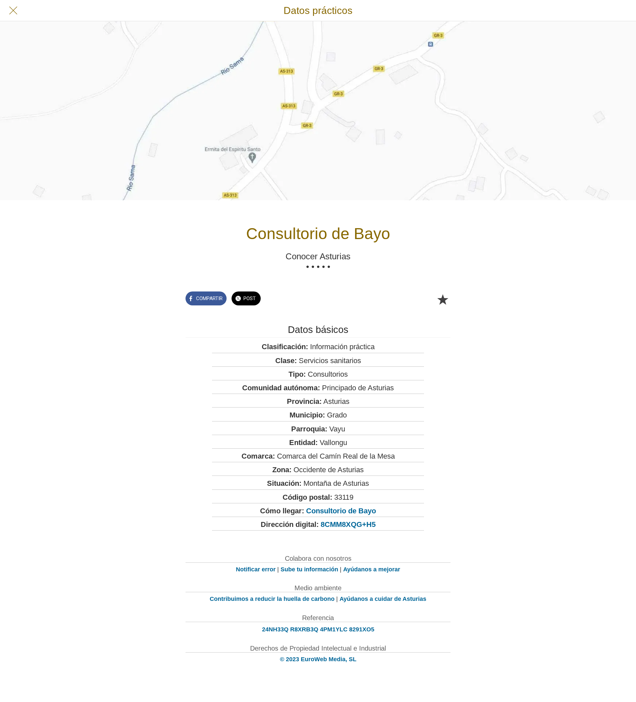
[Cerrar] (13, 11)
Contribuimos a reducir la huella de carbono (272, 599)
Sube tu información (309, 569)
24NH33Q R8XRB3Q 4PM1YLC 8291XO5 (318, 629)
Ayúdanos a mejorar (371, 569)
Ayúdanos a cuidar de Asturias (383, 599)
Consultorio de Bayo (341, 511)
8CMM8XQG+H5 (348, 524)
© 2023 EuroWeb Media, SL (318, 659)
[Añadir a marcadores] (442, 299)
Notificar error (256, 569)
